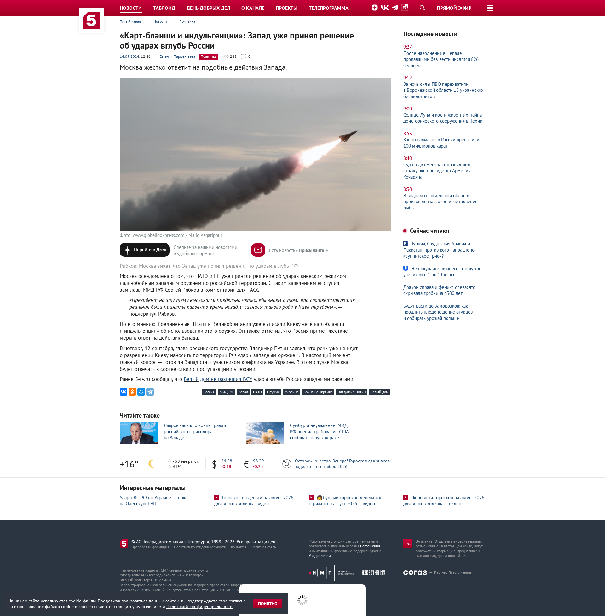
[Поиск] (422, 7)
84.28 (226, 461)
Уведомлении (320, 555)
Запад (243, 392)
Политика (209, 56)
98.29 (258, 461)
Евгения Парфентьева (177, 56)
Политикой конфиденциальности (199, 606)
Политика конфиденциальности (200, 546)
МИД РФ (226, 392)
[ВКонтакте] (123, 392)
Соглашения (370, 545)
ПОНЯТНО (267, 604)
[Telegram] (150, 392)
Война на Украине (318, 392)
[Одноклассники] (132, 392)
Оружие (273, 392)
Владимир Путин (352, 392)
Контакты (238, 546)
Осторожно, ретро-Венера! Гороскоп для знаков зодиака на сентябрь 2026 (342, 463)
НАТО (257, 392)
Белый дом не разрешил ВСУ (218, 379)
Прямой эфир (454, 8)
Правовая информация (150, 546)
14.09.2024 (129, 56)
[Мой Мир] (141, 392)
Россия (209, 392)
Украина (291, 392)
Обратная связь (263, 546)
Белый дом (380, 392)
